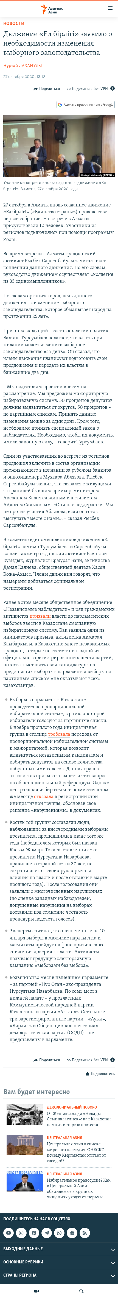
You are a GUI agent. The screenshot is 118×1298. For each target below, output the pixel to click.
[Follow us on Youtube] (8, 1233)
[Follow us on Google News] (72, 1233)
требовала (59, 734)
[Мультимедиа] (36, 1291)
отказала (44, 797)
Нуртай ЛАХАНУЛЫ (22, 66)
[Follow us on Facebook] (34, 1233)
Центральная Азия (64, 1138)
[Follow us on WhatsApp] (59, 1233)
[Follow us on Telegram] (46, 1233)
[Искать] (81, 1291)
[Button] (46, 89)
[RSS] (85, 1233)
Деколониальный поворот (73, 1108)
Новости (13, 23)
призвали (40, 616)
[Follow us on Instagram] (21, 1233)
